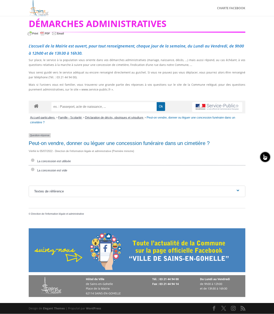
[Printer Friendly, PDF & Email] (45, 35)
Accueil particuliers (43, 117)
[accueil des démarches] (36, 106)
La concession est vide (51, 170)
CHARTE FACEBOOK (231, 8)
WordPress (93, 308)
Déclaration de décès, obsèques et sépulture (114, 117)
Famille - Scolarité (70, 117)
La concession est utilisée (53, 161)
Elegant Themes (54, 308)
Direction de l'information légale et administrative (57, 213)
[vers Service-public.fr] (217, 107)
